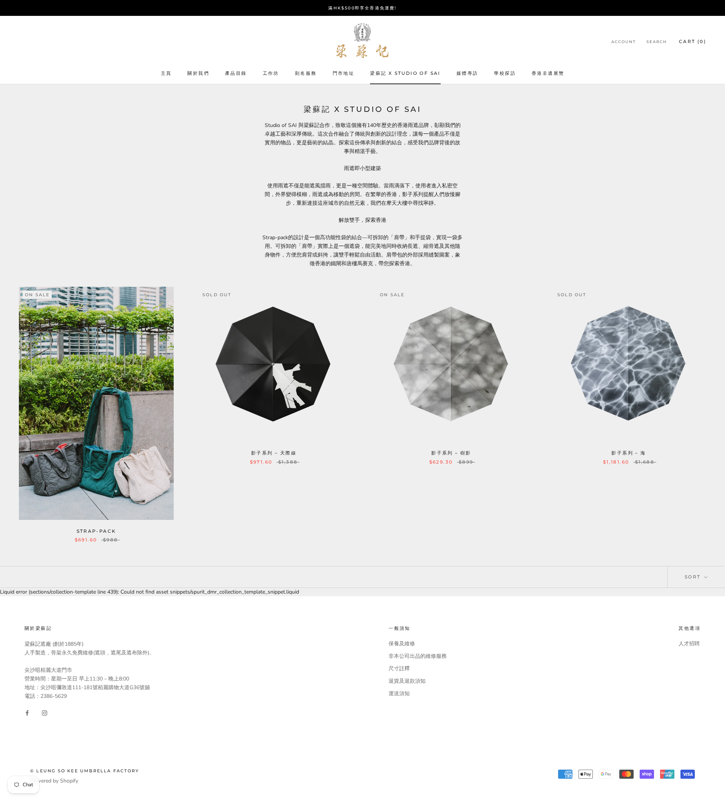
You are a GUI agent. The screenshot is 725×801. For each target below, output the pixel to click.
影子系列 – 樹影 (451, 453)
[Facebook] (27, 712)
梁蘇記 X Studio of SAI (405, 73)
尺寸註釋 (399, 668)
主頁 (166, 73)
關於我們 (198, 73)
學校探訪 (505, 73)
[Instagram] (44, 712)
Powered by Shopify (54, 780)
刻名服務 (306, 73)
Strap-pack (96, 531)
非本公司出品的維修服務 (418, 656)
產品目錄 (236, 73)
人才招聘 (689, 643)
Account (623, 41)
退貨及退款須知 (407, 681)
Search (656, 41)
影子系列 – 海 (628, 453)
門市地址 (344, 73)
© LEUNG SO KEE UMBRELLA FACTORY (84, 770)
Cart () (692, 41)
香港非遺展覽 (548, 73)
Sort (694, 577)
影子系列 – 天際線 (273, 453)
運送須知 (399, 693)
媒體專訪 (467, 73)
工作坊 (271, 73)
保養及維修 (402, 643)
